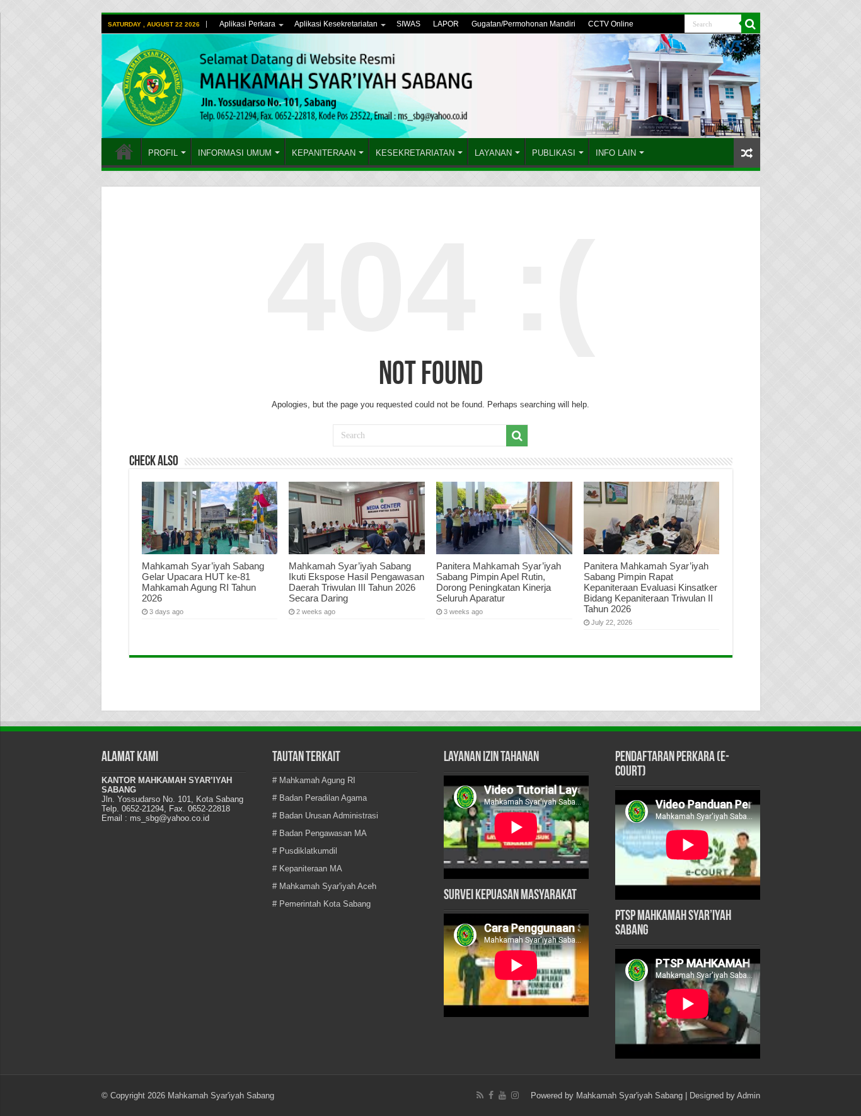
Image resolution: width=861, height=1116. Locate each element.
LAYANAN (493, 153)
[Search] (750, 24)
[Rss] (480, 1095)
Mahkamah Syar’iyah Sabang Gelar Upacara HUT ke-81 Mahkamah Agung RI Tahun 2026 (203, 582)
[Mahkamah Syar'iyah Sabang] (430, 86)
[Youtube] (502, 1095)
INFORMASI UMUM (235, 153)
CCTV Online (610, 24)
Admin (748, 1095)
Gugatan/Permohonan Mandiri (523, 24)
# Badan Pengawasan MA (319, 833)
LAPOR (446, 24)
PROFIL (163, 153)
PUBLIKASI (553, 153)
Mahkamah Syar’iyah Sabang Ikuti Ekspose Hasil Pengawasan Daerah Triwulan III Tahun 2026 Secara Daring (356, 582)
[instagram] (515, 1095)
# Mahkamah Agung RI (313, 780)
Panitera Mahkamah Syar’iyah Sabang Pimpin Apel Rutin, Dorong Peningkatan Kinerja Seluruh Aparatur (498, 582)
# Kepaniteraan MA (307, 868)
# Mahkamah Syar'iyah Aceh (324, 886)
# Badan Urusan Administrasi (325, 815)
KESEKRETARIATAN (415, 153)
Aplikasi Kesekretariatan (336, 24)
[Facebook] (491, 1095)
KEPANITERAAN (323, 153)
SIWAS (408, 24)
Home (124, 151)
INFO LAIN (616, 153)
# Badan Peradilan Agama (319, 798)
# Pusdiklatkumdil (304, 851)
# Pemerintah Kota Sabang (321, 904)
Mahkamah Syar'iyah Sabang (629, 1095)
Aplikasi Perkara (247, 24)
